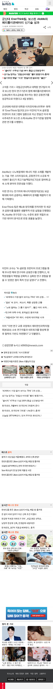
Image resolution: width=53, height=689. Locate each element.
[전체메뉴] (50, 3)
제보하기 (20, 679)
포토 (37, 8)
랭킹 (16, 8)
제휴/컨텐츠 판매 (21, 673)
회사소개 (10, 673)
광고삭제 (2, 686)
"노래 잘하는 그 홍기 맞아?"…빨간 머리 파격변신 (27, 307)
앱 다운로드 (30, 679)
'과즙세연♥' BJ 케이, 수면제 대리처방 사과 (24, 317)
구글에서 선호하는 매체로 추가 (14, 30)
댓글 (26, 384)
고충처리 (42, 673)
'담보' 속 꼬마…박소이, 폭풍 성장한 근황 (23, 302)
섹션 (26, 8)
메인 (5, 8)
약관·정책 (34, 673)
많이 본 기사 (7, 623)
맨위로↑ (41, 679)
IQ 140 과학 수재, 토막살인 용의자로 (21, 312)
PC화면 (11, 679)
